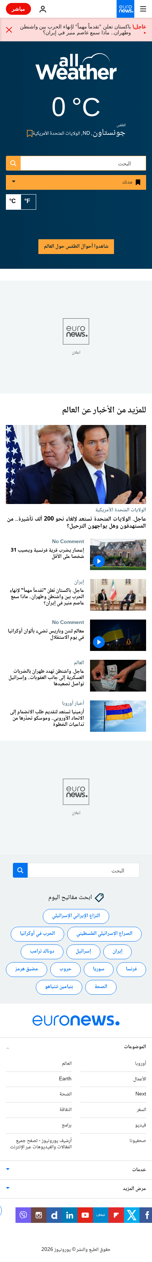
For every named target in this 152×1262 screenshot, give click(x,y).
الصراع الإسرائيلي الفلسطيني (104, 933)
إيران (79, 582)
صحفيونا (137, 1140)
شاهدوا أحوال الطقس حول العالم (76, 246)
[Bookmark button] (28, 133)
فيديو (140, 1125)
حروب (65, 969)
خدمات (139, 1170)
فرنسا (131, 969)
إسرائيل (83, 951)
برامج (67, 1125)
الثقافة (65, 1109)
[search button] (13, 163)
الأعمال (139, 1078)
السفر (141, 1109)
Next (140, 1094)
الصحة (100, 986)
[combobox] (76, 163)
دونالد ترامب (42, 951)
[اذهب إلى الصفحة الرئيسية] (125, 9)
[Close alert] (9, 29)
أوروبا (140, 1063)
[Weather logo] (76, 71)
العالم (79, 663)
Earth (65, 1078)
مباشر (18, 9)
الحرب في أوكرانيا (37, 933)
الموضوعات (135, 1047)
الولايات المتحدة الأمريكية (120, 510)
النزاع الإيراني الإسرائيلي (76, 916)
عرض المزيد (134, 1188)
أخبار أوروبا (73, 703)
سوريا (98, 969)
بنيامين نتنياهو (59, 986)
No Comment (68, 542)
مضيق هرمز (26, 969)
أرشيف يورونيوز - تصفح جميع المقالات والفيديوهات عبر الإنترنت (41, 1144)
